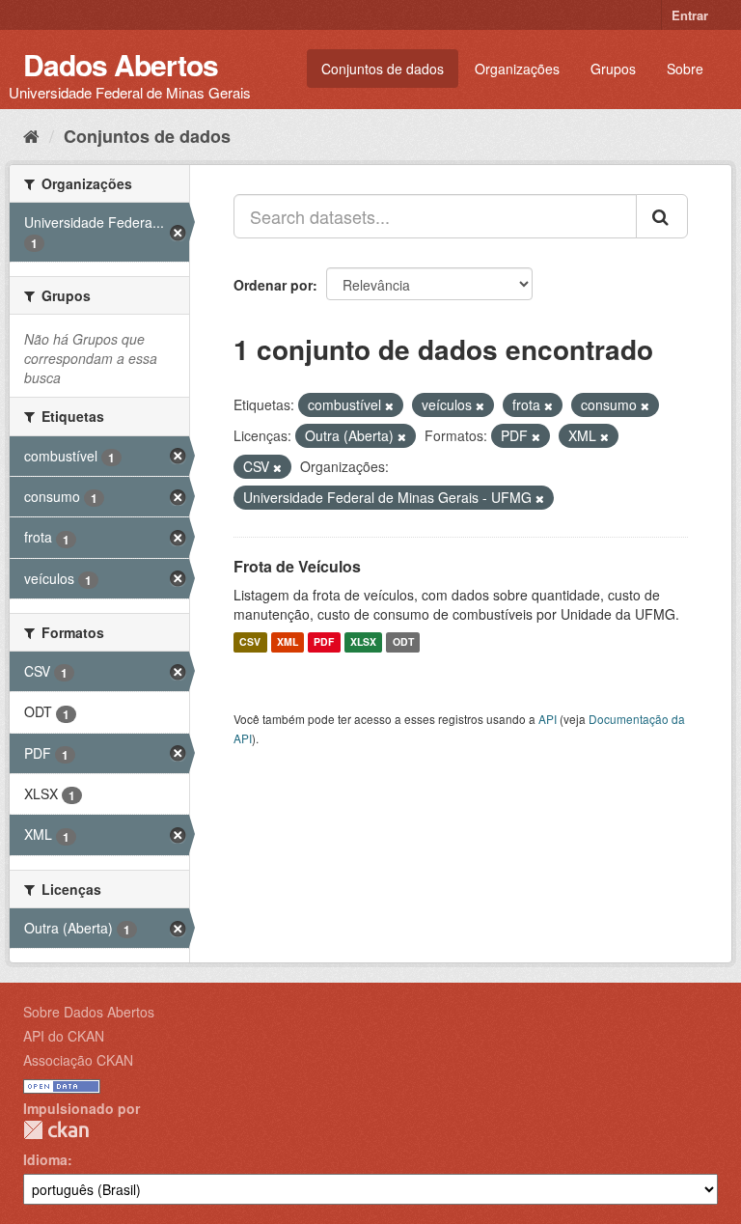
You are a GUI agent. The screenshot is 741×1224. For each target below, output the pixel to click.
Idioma (45, 1159)
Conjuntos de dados (382, 68)
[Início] (31, 135)
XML (287, 642)
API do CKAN (63, 1035)
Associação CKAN (78, 1060)
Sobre (685, 68)
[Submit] (662, 216)
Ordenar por (273, 284)
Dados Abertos (120, 64)
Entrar (690, 15)
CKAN (56, 1130)
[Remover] (389, 405)
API (547, 718)
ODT (403, 642)
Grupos (613, 68)
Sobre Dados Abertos (88, 1011)
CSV (250, 642)
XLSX (363, 642)
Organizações (517, 68)
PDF (324, 642)
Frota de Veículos (297, 566)
